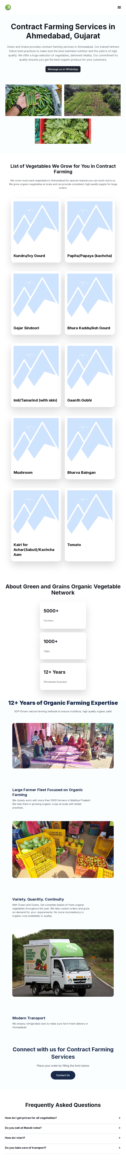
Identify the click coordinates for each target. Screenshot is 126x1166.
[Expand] (119, 1117)
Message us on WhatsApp (63, 69)
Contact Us (63, 1075)
